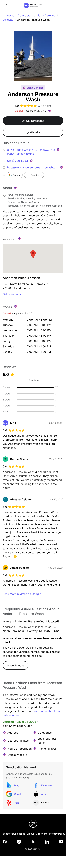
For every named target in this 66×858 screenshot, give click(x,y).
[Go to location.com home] (33, 5)
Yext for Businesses (14, 833)
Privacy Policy (57, 833)
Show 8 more (15, 665)
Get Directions (12, 294)
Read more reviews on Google (22, 594)
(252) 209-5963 (17, 160)
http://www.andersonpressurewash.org (32, 167)
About (30, 833)
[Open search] (6, 5)
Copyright (41, 833)
